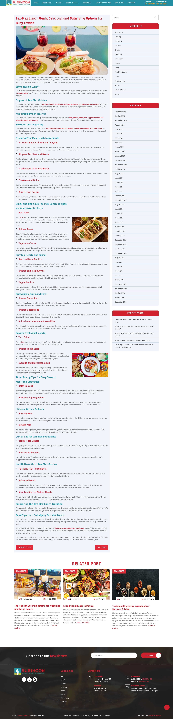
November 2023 (121, 165)
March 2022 (119, 227)
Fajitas (117, 63)
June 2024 (119, 134)
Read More (21, 571)
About (63, 680)
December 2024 (121, 112)
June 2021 (119, 267)
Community (65, 698)
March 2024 (119, 147)
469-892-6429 (161, 4)
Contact (131, 3)
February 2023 (120, 196)
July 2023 (118, 178)
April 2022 (118, 222)
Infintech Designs (154, 715)
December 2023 (121, 160)
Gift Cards (119, 3)
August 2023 (119, 174)
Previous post (24, 547)
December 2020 (121, 284)
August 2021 (119, 258)
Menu (58, 3)
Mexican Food (120, 81)
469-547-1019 (150, 4)
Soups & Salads (120, 90)
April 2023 (118, 191)
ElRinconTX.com (23, 715)
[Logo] (18, 3)
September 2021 (121, 253)
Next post (102, 547)
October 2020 (120, 293)
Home (36, 3)
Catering (87, 3)
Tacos (117, 94)
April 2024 (118, 143)
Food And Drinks (121, 72)
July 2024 (118, 129)
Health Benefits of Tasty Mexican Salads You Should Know (133, 320)
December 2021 (121, 240)
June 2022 (119, 213)
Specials (64, 701)
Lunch (117, 76)
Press (117, 85)
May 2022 (118, 218)
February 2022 (120, 231)
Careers (63, 683)
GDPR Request (97, 715)
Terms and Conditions (71, 715)
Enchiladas (119, 59)
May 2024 (118, 138)
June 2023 (119, 182)
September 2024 (121, 120)
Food (117, 68)
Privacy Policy (85, 715)
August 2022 (119, 205)
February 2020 (120, 297)
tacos (21, 217)
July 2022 (118, 209)
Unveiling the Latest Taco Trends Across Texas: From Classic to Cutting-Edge (134, 346)
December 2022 (121, 200)
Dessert (118, 46)
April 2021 (118, 275)
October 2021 (120, 249)
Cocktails (118, 41)
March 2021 (119, 280)
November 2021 (121, 244)
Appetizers (119, 32)
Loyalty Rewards (103, 3)
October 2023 (120, 169)
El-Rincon (118, 54)
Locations (46, 3)
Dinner (117, 50)
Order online (72, 3)
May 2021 (118, 271)
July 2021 (118, 262)
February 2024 (120, 151)
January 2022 (120, 236)
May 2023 (118, 187)
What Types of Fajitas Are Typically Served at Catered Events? (134, 327)
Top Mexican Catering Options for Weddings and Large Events (134, 334)
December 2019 (121, 302)
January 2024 (120, 156)
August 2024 (119, 125)
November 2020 (121, 289)
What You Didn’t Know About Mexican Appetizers (132, 340)
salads (22, 342)
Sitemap (107, 715)
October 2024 (120, 116)
